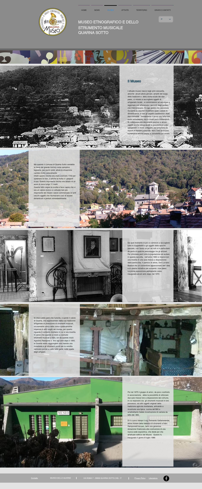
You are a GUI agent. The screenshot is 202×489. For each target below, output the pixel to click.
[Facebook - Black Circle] (166, 478)
